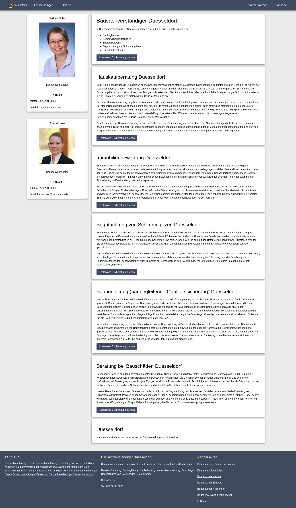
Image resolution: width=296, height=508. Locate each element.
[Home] (17, 5)
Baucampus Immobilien (210, 470)
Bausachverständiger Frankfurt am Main (67, 467)
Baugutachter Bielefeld (209, 482)
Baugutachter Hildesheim (211, 488)
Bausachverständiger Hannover (214, 495)
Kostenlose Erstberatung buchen (117, 57)
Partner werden (257, 5)
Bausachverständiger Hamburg (53, 463)
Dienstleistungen (43, 5)
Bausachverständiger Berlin (20, 463)
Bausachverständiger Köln (30, 467)
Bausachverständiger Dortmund (56, 470)
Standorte (281, 5)
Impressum (88, 474)
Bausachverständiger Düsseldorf (30, 474)
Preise (67, 5)
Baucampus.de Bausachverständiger (217, 464)
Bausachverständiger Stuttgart (21, 470)
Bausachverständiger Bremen (65, 474)
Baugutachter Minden (209, 476)
